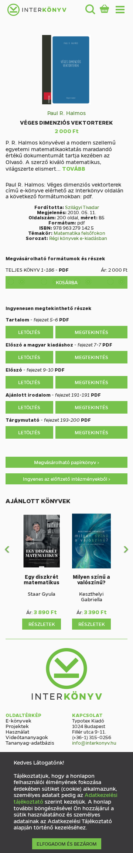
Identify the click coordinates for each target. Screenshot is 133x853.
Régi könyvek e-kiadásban (78, 238)
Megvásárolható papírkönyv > (66, 462)
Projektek (17, 726)
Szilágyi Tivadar (82, 207)
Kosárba (67, 282)
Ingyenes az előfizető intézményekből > (66, 479)
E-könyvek (18, 720)
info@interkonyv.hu (94, 742)
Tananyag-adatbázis (30, 742)
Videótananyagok (27, 737)
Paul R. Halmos (66, 112)
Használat (17, 731)
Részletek (41, 624)
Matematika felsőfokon (79, 233)
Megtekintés (91, 332)
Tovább (73, 169)
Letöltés (29, 332)
